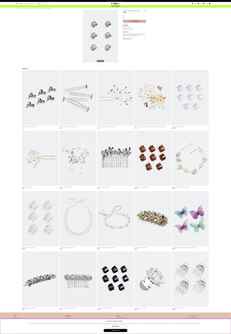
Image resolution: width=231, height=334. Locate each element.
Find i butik (126, 25)
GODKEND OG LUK (115, 330)
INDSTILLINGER (115, 326)
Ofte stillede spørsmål (120, 317)
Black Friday (67, 317)
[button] (200, 3)
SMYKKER (33, 3)
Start (17, 8)
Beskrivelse (125, 31)
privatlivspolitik (188, 323)
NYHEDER (21, 3)
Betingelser (16, 317)
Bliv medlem (192, 316)
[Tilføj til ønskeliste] (144, 10)
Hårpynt (38, 8)
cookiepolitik (197, 323)
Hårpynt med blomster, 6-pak (47, 8)
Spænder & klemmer (31, 8)
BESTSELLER (27, 3)
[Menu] (17, 3)
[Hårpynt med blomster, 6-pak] (124, 17)
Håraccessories (22, 8)
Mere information (127, 38)
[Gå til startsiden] (115, 3)
